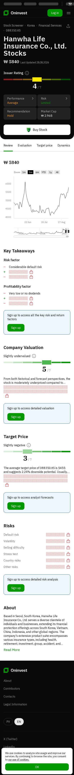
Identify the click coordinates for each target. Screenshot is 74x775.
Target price (44, 145)
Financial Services (50, 25)
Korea (31, 25)
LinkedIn (9, 747)
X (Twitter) (10, 739)
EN (19, 721)
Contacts (9, 696)
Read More (12, 650)
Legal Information (15, 704)
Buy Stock (40, 130)
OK (37, 767)
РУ (8, 721)
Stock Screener (13, 25)
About (7, 680)
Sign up (16, 328)
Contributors (12, 688)
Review (8, 145)
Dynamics (63, 145)
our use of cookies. (18, 759)
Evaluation (25, 145)
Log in (55, 13)
